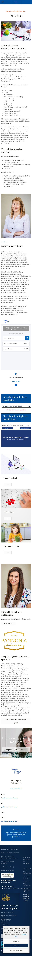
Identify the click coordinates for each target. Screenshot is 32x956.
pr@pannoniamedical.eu (9, 807)
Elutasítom (16, 946)
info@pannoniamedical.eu (9, 798)
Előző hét (7, 428)
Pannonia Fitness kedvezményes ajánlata (16, 721)
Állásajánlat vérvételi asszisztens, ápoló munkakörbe (27, 881)
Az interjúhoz (8, 623)
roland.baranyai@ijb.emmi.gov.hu (14, 888)
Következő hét (25, 428)
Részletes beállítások (16, 950)
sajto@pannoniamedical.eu (9, 821)
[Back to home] (16, 2)
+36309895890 (16, 789)
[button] (2, 2)
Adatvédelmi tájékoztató (27, 890)
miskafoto (4, 867)
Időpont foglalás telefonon (16, 749)
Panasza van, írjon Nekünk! (9, 849)
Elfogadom (16, 941)
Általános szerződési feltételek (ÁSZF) (26, 898)
